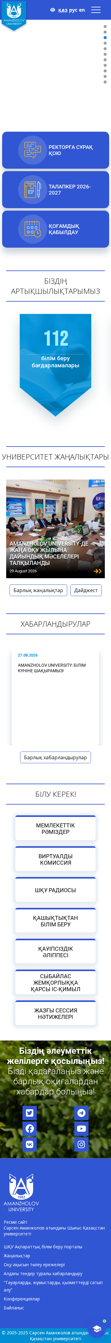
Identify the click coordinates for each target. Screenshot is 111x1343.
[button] (105, 26)
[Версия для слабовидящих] (52, 10)
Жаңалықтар (17, 1256)
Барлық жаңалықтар (38, 590)
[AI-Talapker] (97, 1329)
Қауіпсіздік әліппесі (55, 951)
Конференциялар (22, 1299)
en (82, 9)
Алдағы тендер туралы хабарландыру (43, 1273)
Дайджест (86, 590)
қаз (63, 9)
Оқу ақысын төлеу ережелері (34, 1264)
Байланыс (14, 1308)
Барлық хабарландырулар (55, 757)
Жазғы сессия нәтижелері (55, 1013)
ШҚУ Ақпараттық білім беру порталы (43, 1247)
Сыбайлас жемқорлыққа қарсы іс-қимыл (55, 982)
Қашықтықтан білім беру (55, 921)
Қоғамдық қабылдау (63, 229)
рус (73, 9)
